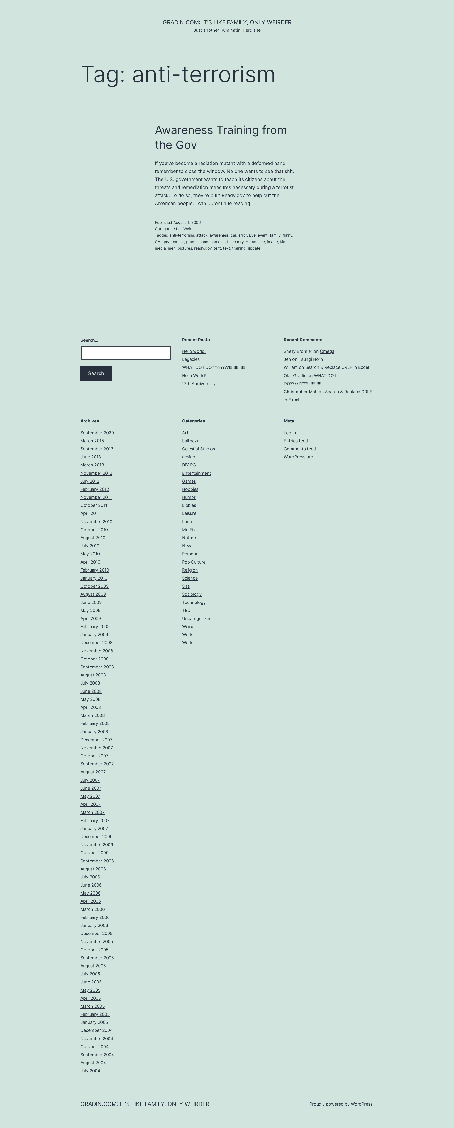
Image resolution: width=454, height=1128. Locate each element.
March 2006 (92, 909)
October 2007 (94, 755)
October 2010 (94, 529)
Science (190, 578)
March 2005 (92, 1006)
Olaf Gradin (295, 375)
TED (186, 610)
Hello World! (194, 375)
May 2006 (90, 893)
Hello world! (194, 351)
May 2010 (90, 553)
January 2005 (94, 1022)
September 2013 (96, 448)
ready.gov (203, 248)
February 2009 (95, 626)
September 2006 (97, 860)
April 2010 (90, 562)
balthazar (191, 440)
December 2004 (96, 1030)
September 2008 (97, 666)
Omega (327, 351)
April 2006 (90, 901)
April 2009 (90, 618)
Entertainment (196, 473)
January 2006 (94, 925)
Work (187, 634)
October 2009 (94, 586)
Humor (252, 241)
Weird (188, 228)
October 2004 (94, 1046)
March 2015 (92, 440)
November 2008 (96, 650)
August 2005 (93, 965)
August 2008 (93, 674)
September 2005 (97, 957)
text (226, 248)
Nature (189, 537)
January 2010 (93, 578)
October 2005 (94, 949)
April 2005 (90, 998)
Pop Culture (193, 562)
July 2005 (90, 973)
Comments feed (300, 448)
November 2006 (96, 844)
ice (262, 241)
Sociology (192, 594)
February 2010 (94, 570)
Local (187, 521)
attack (202, 235)
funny (287, 235)
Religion (190, 570)
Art (185, 432)
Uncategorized (197, 618)
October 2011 (93, 505)
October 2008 (94, 658)
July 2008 (90, 682)
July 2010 (89, 545)
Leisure (189, 513)
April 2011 (90, 513)
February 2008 (95, 723)
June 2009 (91, 602)
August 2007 (93, 771)
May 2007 (90, 796)
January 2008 (94, 731)
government (173, 241)
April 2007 (90, 804)
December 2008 (96, 642)
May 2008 (90, 699)
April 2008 (90, 707)
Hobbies (190, 489)
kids (283, 241)
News (187, 545)
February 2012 (94, 489)
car (233, 235)
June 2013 (90, 456)
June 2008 (91, 691)
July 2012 (89, 481)
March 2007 (92, 812)
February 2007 (94, 820)
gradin (191, 241)
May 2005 (90, 990)
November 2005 (96, 941)
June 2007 (90, 788)
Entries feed (296, 440)
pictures (185, 248)
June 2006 (91, 885)
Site (186, 586)
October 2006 (94, 852)
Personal (190, 553)
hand (204, 241)
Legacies (191, 359)
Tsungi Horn (311, 359)
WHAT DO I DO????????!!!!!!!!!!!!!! (213, 367)
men (171, 248)
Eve (252, 235)
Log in (290, 432)
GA (157, 241)
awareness (219, 235)
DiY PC (189, 464)
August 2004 (93, 1062)
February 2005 (95, 1014)
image (272, 241)
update (254, 248)
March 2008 (92, 715)
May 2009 (90, 610)
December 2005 (96, 933)
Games (189, 481)
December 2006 (96, 836)
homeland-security (227, 241)
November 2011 (96, 497)
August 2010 (92, 537)
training (239, 248)
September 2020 (97, 432)
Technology (194, 602)
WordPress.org (298, 456)
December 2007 (96, 739)
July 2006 (90, 876)
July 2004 (90, 1070)
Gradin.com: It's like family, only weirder (227, 22)
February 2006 (95, 917)
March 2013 (92, 464)
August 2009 (93, 594)
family (275, 235)
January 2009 (94, 634)
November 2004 (96, 1038)
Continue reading (230, 203)
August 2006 (93, 868)
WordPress (361, 1104)
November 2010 (96, 521)
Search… (89, 340)
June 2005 (91, 981)
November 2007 (96, 747)
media (160, 248)
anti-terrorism (182, 235)
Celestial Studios (198, 448)
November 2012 (96, 473)
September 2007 (97, 763)
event (263, 235)
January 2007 (94, 828)
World (188, 642)
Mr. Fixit (190, 529)
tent (217, 248)
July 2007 (90, 780)
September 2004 (97, 1054)
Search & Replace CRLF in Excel (337, 367)
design (188, 456)
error (242, 235)
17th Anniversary (199, 383)
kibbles (189, 505)
